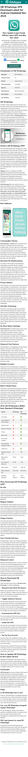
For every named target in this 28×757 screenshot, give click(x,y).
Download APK (14, 66)
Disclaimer (9, 744)
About (5, 744)
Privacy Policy (16, 744)
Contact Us (22, 744)
